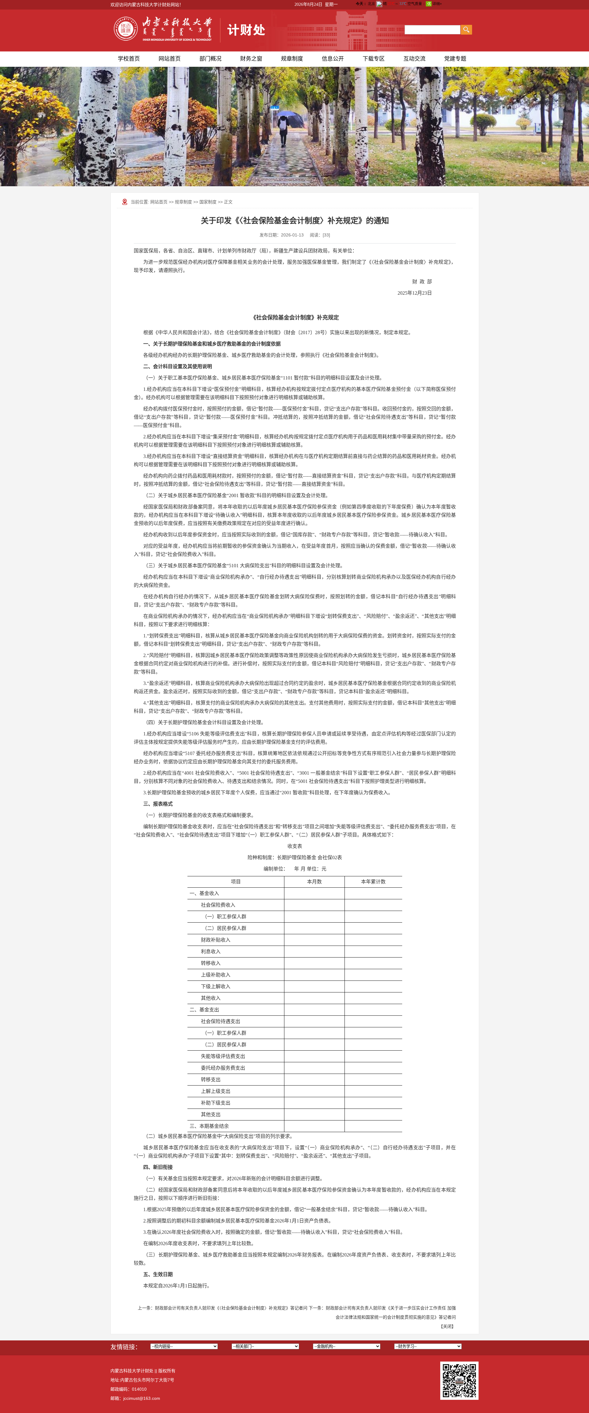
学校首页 (129, 59)
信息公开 (333, 59)
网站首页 (170, 59)
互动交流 (414, 59)
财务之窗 (251, 59)
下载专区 (374, 59)
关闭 (447, 1326)
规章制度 (292, 59)
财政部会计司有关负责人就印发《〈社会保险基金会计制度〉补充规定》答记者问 (231, 1307)
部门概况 (210, 59)
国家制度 (208, 201)
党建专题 (455, 59)
